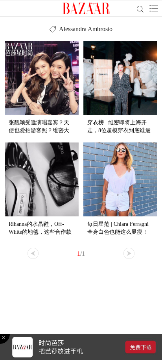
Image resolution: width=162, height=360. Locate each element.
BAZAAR (86, 8)
